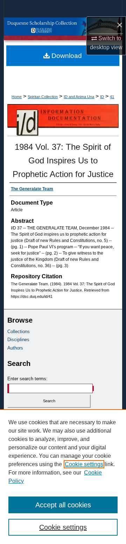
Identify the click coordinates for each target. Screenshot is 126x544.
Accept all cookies (63, 505)
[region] (63, 476)
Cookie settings (84, 464)
